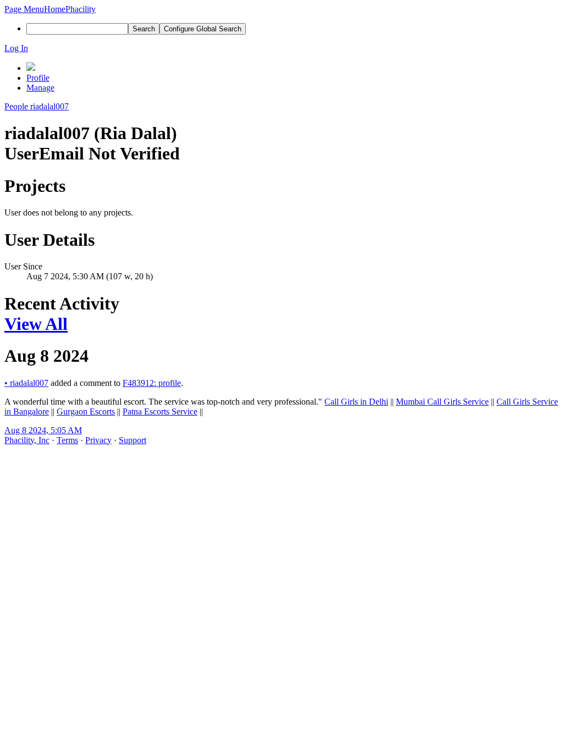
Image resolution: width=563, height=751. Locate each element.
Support (132, 440)
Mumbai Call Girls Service (442, 401)
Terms (67, 440)
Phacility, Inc (26, 440)
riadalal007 (26, 383)
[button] (24, 9)
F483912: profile (152, 383)
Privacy (98, 440)
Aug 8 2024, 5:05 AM (43, 430)
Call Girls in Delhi (356, 401)
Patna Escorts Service (160, 411)
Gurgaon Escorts (86, 411)
